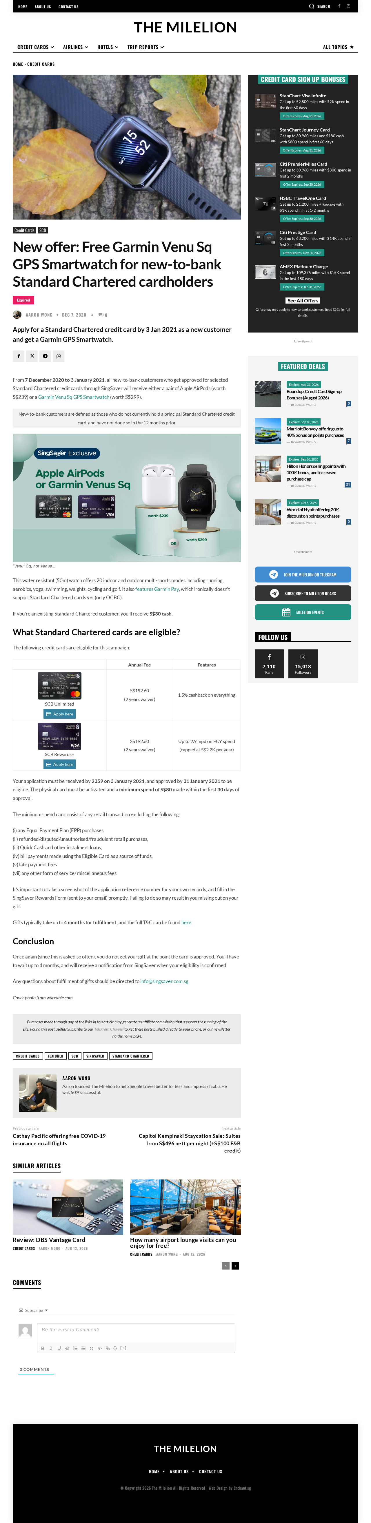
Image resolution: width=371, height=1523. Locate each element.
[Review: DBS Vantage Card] (68, 1207)
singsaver (95, 1055)
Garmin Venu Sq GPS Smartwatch (73, 397)
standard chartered (130, 1055)
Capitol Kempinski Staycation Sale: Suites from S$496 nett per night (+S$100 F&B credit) (190, 1143)
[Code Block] (100, 1348)
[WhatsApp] (58, 356)
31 (348, 484)
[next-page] (235, 1266)
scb (75, 1055)
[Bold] (43, 1348)
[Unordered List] (83, 1348)
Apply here (63, 713)
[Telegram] (45, 356)
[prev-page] (226, 1266)
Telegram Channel (108, 1029)
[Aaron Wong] (18, 314)
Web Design (218, 1488)
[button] (319, 6)
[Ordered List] (75, 1348)
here (186, 922)
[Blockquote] (92, 1348)
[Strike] (67, 1348)
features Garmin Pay (157, 589)
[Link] (108, 1348)
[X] (32, 356)
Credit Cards (41, 64)
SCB (42, 230)
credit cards (28, 1055)
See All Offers (303, 300)
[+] (123, 1348)
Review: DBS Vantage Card (49, 1239)
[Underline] (59, 1348)
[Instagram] (348, 6)
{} (115, 1348)
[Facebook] (339, 6)
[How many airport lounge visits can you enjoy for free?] (185, 1207)
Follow (303, 651)
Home (18, 64)
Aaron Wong (39, 315)
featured (55, 1055)
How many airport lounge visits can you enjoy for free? (183, 1242)
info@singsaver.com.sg (164, 981)
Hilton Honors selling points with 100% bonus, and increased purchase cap (316, 472)
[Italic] (51, 1348)
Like (269, 651)
